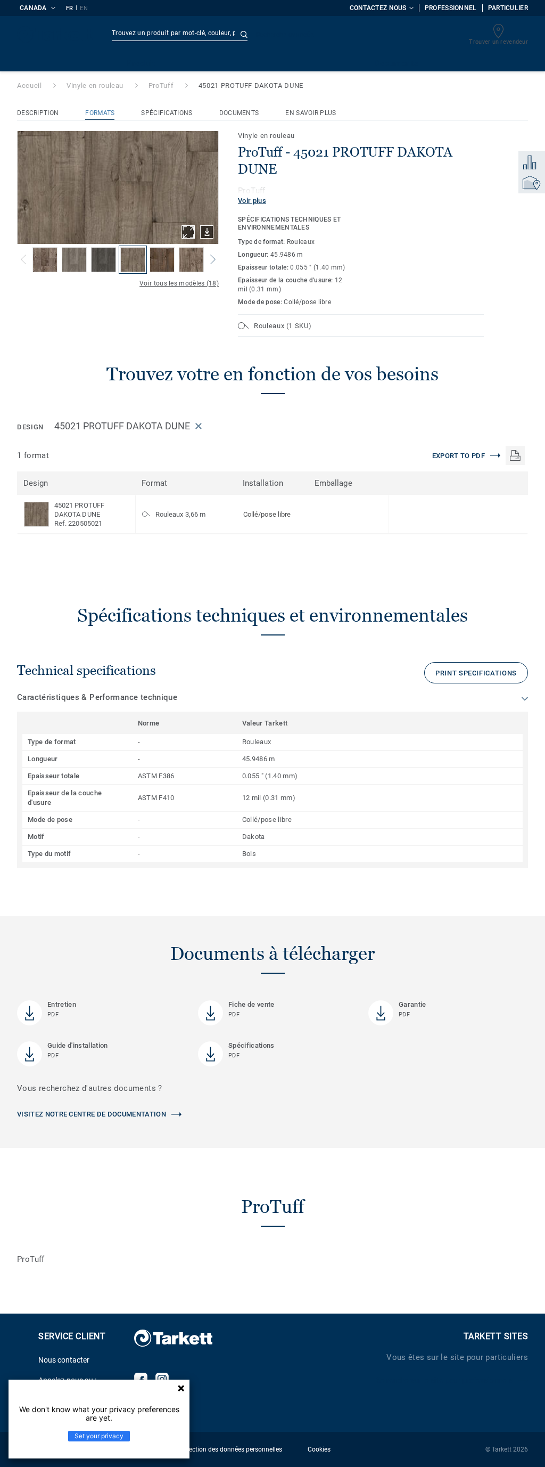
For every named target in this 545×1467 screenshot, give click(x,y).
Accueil (29, 85)
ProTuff (161, 85)
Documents (239, 113)
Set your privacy (99, 1436)
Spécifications (166, 113)
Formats (99, 113)
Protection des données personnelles (229, 1449)
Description (38, 113)
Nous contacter (63, 1360)
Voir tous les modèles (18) (179, 283)
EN (84, 8)
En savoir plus (310, 113)
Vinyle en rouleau (95, 85)
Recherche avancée (284, 34)
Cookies (319, 1449)
